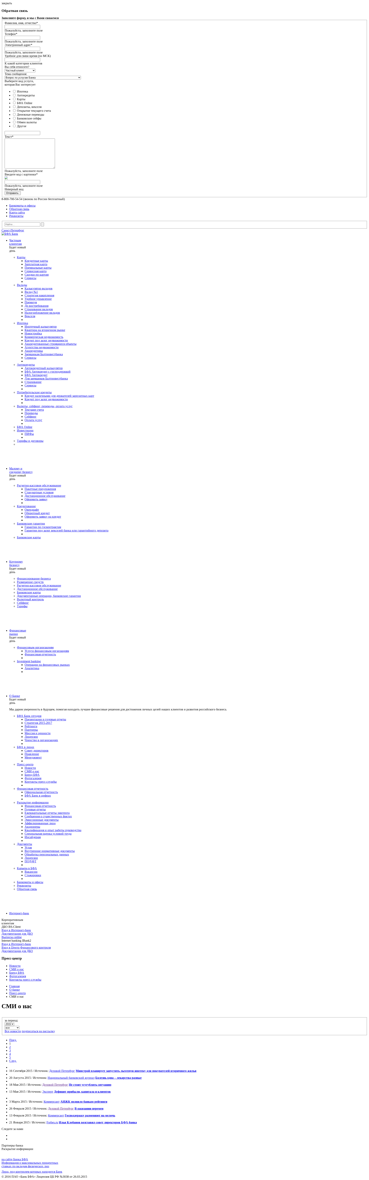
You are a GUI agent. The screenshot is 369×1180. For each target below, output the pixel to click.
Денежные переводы (30, 114)
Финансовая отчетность (40, 654)
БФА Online (24, 103)
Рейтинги (31, 726)
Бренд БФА (32, 774)
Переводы (31, 413)
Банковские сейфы (29, 118)
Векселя (30, 316)
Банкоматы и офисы (22, 205)
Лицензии (31, 736)
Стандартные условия (39, 492)
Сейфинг (31, 416)
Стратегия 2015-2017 (38, 722)
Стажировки (33, 875)
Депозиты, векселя (29, 106)
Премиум (31, 302)
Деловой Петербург (62, 1070)
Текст (9, 136)
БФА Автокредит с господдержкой (48, 371)
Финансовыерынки (17, 632)
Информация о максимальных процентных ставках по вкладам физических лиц (30, 1164)
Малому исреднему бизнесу (21, 470)
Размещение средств (30, 582)
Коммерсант (52, 1101)
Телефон (11, 34)
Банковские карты (29, 537)
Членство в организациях (41, 740)
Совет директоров (36, 750)
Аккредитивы (34, 350)
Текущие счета (34, 409)
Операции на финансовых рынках (47, 664)
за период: (11, 1020)
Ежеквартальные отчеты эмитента (47, 812)
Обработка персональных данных (47, 854)
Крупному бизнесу (16, 563)
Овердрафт (32, 509)
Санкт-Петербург (13, 230)
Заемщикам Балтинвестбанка (44, 354)
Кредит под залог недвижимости (46, 340)
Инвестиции (25, 430)
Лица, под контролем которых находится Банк (32, 1171)
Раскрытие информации (33, 802)
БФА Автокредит (36, 375)
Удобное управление (38, 298)
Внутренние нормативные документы (50, 851)
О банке (14, 989)
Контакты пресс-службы (41, 781)
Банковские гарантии (31, 523)
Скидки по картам (37, 274)
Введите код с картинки (21, 174)
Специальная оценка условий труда (48, 833)
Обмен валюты (27, 122)
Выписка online (12, 937)
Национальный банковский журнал (71, 1077)
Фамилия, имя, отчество (21, 23)
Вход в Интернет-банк (16, 930)
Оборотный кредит (37, 513)
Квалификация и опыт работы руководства (53, 830)
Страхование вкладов (39, 309)
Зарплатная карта (36, 264)
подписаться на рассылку (38, 1031)
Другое (21, 126)
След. (13, 1060)
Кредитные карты (36, 260)
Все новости (13, 1031)
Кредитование (26, 506)
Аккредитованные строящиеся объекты (50, 343)
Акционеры (32, 826)
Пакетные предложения (40, 489)
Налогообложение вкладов (42, 312)
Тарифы (22, 606)
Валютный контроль (30, 599)
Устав (28, 847)
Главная (14, 986)
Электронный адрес (18, 45)
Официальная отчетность (41, 792)
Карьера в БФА (27, 868)
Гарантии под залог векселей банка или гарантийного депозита (66, 530)
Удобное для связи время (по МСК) (28, 56)
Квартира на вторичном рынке (45, 330)
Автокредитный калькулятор (44, 368)
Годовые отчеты (35, 809)
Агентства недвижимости (42, 347)
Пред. (13, 1040)
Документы (24, 844)
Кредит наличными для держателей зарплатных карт (59, 395)
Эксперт (47, 1091)
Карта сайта (17, 212)
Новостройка (33, 333)
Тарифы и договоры (30, 440)
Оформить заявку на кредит (43, 516)
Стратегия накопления (39, 295)
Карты (21, 99)
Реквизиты (16, 216)
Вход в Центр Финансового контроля (26, 947)
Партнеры (31, 729)
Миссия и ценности (38, 733)
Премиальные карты (38, 267)
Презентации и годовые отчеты (45, 719)
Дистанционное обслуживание (45, 495)
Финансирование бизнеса (34, 578)
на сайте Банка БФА (15, 1159)
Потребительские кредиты (34, 392)
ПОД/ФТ (30, 861)
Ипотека (22, 91)
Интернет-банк (19, 913)
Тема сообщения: (16, 74)
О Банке (14, 696)
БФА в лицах (25, 747)
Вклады (22, 285)
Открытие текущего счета (34, 110)
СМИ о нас (32, 771)
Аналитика (32, 668)
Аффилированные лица (40, 823)
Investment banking (29, 661)
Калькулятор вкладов (38, 288)
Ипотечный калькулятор (41, 326)
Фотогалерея (33, 778)
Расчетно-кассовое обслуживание (39, 485)
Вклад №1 (31, 292)
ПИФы (29, 434)
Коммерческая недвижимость (44, 337)
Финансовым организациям (35, 647)
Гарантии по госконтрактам (43, 527)
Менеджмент (33, 757)
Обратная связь (19, 209)
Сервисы (30, 278)
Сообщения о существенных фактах (48, 816)
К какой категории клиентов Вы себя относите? (23, 65)
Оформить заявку (36, 499)
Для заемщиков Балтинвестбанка (46, 378)
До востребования (36, 305)
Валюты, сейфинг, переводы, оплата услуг (45, 406)
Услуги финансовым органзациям (47, 651)
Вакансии (31, 871)
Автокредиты (26, 95)
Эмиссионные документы (42, 819)
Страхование (33, 382)
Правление (32, 754)
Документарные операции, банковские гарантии (49, 596)
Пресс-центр (25, 764)
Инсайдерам (33, 837)
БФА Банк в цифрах (38, 795)
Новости (30, 767)
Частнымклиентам (15, 242)
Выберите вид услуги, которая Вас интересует (20, 82)
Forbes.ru (52, 1122)
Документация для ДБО (17, 933)
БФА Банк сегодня (29, 716)
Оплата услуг (33, 420)
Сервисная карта (36, 271)
